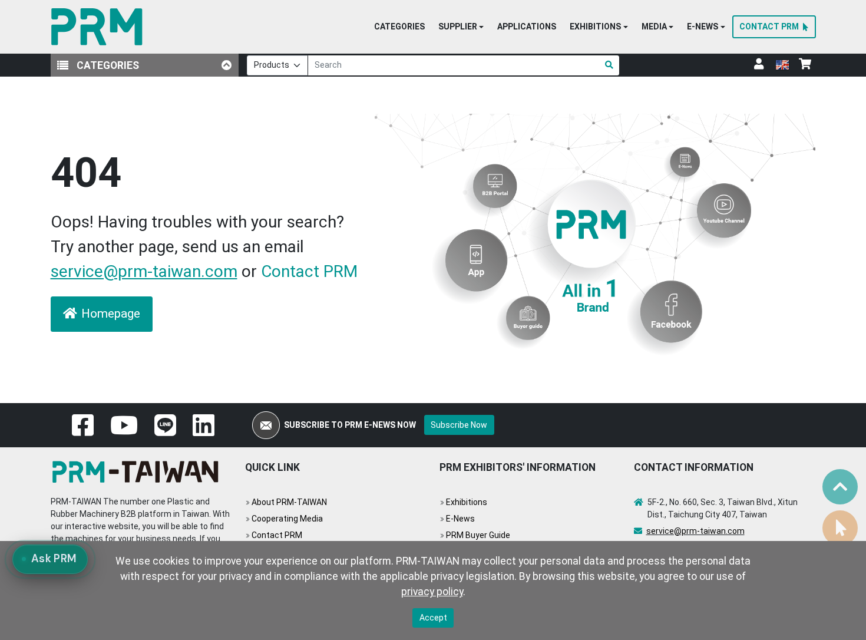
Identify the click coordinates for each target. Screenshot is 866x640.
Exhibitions (466, 502)
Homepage (110, 313)
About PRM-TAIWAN (289, 502)
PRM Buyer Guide (478, 535)
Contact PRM (309, 271)
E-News (460, 518)
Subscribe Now (459, 425)
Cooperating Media (287, 518)
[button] (461, 27)
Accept (433, 617)
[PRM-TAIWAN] (99, 26)
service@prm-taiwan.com (144, 271)
